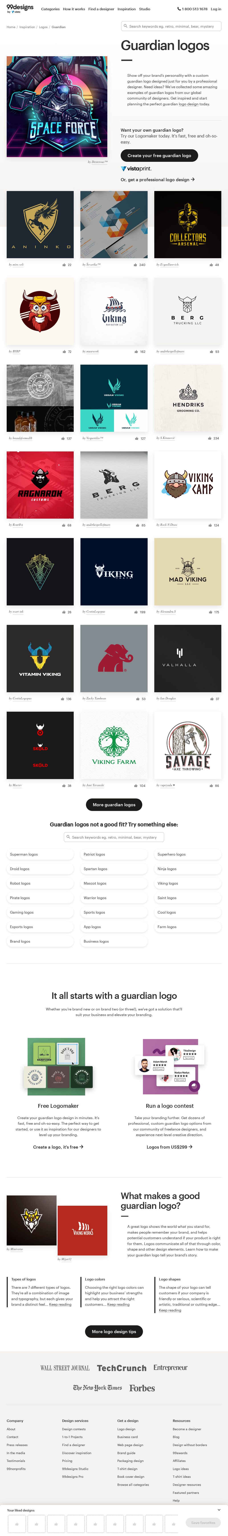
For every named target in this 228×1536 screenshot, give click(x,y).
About (11, 1429)
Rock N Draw (168, 524)
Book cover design (130, 1476)
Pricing (67, 1461)
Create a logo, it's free (55, 1146)
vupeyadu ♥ (167, 785)
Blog (176, 1437)
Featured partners (186, 1492)
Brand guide (126, 1453)
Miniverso (16, 1249)
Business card (127, 1437)
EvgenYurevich (169, 264)
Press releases (17, 1445)
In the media (16, 1453)
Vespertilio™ (94, 438)
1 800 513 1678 (195, 9)
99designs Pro (72, 1476)
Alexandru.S (168, 611)
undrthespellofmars (172, 351)
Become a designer (187, 1429)
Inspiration (127, 9)
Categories (50, 9)
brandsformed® (22, 438)
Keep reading (60, 1304)
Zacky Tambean (96, 698)
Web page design (130, 1445)
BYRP (16, 351)
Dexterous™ (99, 162)
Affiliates (179, 1461)
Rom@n (18, 524)
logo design (189, 104)
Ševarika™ (93, 264)
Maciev (17, 785)
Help (176, 1500)
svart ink (18, 611)
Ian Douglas (168, 698)
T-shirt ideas (182, 1476)
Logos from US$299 (167, 1146)
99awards (180, 1453)
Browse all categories (133, 1484)
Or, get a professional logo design (155, 179)
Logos (44, 27)
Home (11, 27)
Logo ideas (181, 1469)
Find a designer (101, 9)
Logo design (126, 1429)
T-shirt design (127, 1469)
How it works (74, 9)
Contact (12, 1437)
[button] (219, 1510)
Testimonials (16, 1461)
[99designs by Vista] (20, 8)
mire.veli (18, 264)
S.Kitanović (167, 438)
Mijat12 (66, 1259)
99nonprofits (16, 1469)
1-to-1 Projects (72, 1437)
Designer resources (187, 1484)
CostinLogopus (95, 611)
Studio (144, 9)
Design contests (74, 1429)
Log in (216, 9)
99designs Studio (75, 1469)
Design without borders (190, 1445)
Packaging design (130, 1461)
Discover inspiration (76, 1453)
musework (92, 351)
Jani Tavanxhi (95, 785)
